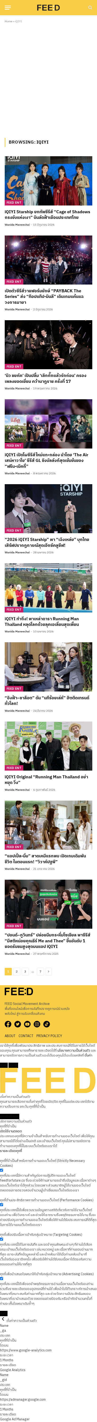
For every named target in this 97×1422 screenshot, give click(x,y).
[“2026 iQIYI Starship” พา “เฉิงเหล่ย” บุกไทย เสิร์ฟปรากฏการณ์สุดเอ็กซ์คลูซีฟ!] (48, 508)
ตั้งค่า (88, 1055)
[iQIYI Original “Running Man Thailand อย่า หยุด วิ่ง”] (48, 746)
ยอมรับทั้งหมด (9, 1116)
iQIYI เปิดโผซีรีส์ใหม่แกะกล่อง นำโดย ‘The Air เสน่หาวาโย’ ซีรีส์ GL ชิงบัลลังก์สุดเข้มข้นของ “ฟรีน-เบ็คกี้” (46, 461)
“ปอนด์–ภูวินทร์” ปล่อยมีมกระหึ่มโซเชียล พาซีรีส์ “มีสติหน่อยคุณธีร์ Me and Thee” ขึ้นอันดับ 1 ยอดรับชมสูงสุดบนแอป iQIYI (47, 941)
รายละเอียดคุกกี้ (11, 1151)
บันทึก (4, 1313)
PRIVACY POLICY (49, 1036)
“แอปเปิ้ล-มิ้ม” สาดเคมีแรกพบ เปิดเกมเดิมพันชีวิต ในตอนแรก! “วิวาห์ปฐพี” (45, 859)
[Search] (89, 7)
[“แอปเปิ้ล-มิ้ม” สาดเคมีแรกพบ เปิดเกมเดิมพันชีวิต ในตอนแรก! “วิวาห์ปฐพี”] (48, 825)
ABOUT (10, 1036)
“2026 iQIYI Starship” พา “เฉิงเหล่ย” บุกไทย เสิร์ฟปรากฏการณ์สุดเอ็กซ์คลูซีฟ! (47, 542)
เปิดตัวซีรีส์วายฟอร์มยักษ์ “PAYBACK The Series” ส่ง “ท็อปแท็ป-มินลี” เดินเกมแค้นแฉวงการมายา (44, 297)
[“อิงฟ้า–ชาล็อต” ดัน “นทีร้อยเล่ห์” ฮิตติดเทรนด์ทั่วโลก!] (48, 666)
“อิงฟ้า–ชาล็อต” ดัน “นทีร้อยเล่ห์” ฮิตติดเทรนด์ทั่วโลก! (47, 701)
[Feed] (48, 7)
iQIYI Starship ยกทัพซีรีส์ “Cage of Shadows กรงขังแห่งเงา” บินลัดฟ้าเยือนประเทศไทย (47, 215)
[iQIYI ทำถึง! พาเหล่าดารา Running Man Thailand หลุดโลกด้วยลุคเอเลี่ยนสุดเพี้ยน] (48, 587)
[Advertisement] (48, 79)
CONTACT (26, 1036)
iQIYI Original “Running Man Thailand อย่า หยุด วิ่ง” (46, 780)
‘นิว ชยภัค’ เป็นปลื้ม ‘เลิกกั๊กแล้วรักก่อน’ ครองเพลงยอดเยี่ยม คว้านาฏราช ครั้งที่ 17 (45, 378)
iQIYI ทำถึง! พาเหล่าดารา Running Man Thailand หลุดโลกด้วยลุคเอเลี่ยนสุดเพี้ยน (42, 622)
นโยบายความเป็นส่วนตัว (73, 1050)
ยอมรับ (13, 1065)
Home (8, 21)
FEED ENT (14, 202)
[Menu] (8, 7)
